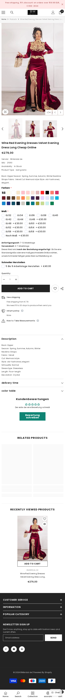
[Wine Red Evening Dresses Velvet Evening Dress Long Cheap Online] (32, 535)
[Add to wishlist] (55, 285)
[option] (32, 2)
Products (13, 16)
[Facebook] (6, 646)
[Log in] (53, 9)
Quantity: (6, 270)
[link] (17, 487)
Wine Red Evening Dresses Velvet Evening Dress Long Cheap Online (32, 572)
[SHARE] (61, 285)
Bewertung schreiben (32, 413)
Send (53, 634)
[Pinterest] (22, 646)
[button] (55, 109)
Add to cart (26, 285)
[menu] (3, 9)
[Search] (12, 9)
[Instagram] (14, 646)
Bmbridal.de (16, 156)
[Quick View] (44, 521)
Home (4, 16)
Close (62, 3)
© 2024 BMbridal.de (22, 669)
